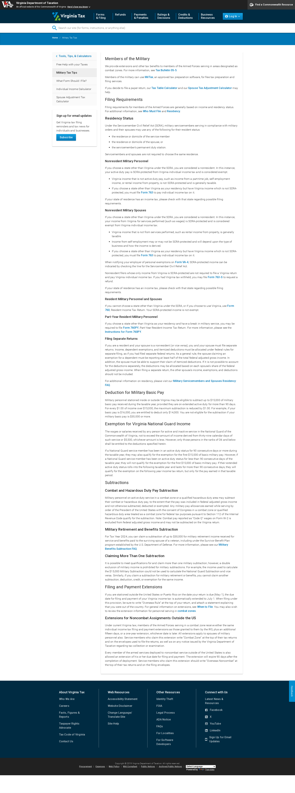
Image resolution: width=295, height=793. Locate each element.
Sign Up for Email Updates (218, 739)
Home (55, 38)
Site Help (113, 723)
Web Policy (114, 766)
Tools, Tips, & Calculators (75, 56)
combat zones (187, 611)
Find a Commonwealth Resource (274, 4)
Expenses (100, 766)
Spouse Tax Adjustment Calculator (210, 88)
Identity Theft (164, 699)
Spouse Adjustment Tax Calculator (70, 99)
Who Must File (152, 111)
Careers (64, 705)
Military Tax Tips (66, 72)
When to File (205, 606)
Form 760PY (131, 327)
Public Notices (148, 766)
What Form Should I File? (71, 80)
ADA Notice (163, 719)
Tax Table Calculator (164, 88)
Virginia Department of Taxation (37, 3)
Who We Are (66, 699)
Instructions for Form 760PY (123, 331)
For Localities (165, 733)
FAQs (159, 726)
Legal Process (165, 712)
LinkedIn (212, 731)
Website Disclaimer (120, 705)
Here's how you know (77, 7)
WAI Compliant (130, 766)
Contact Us (66, 741)
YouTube (213, 724)
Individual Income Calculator (73, 89)
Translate (209, 769)
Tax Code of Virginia (72, 734)
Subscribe (66, 137)
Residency (173, 111)
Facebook (213, 710)
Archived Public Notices (170, 766)
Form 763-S (215, 277)
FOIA (159, 705)
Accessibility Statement (122, 699)
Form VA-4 (181, 262)
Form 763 (147, 192)
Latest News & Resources (214, 701)
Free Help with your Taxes (72, 64)
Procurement (85, 766)
